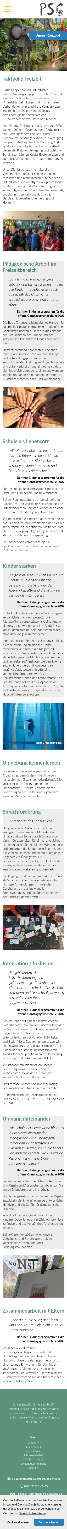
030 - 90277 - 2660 (36, 1486)
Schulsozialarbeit (33, 1455)
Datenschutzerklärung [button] (32, 1513)
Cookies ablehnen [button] (18, 1522)
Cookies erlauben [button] (49, 1522)
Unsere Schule (33, 1447)
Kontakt (33, 1467)
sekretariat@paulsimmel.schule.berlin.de (36, 1479)
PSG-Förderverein (33, 1459)
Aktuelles (33, 1443)
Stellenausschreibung (33, 1463)
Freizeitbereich (33, 1451)
